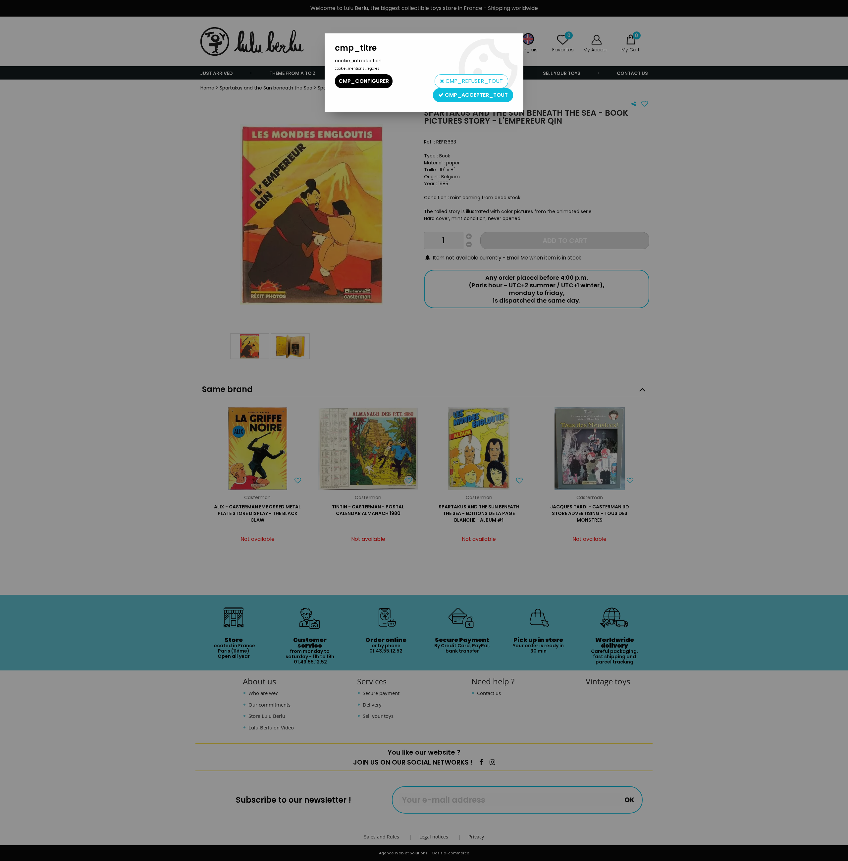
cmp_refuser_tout (473, 81)
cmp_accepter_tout (476, 95)
